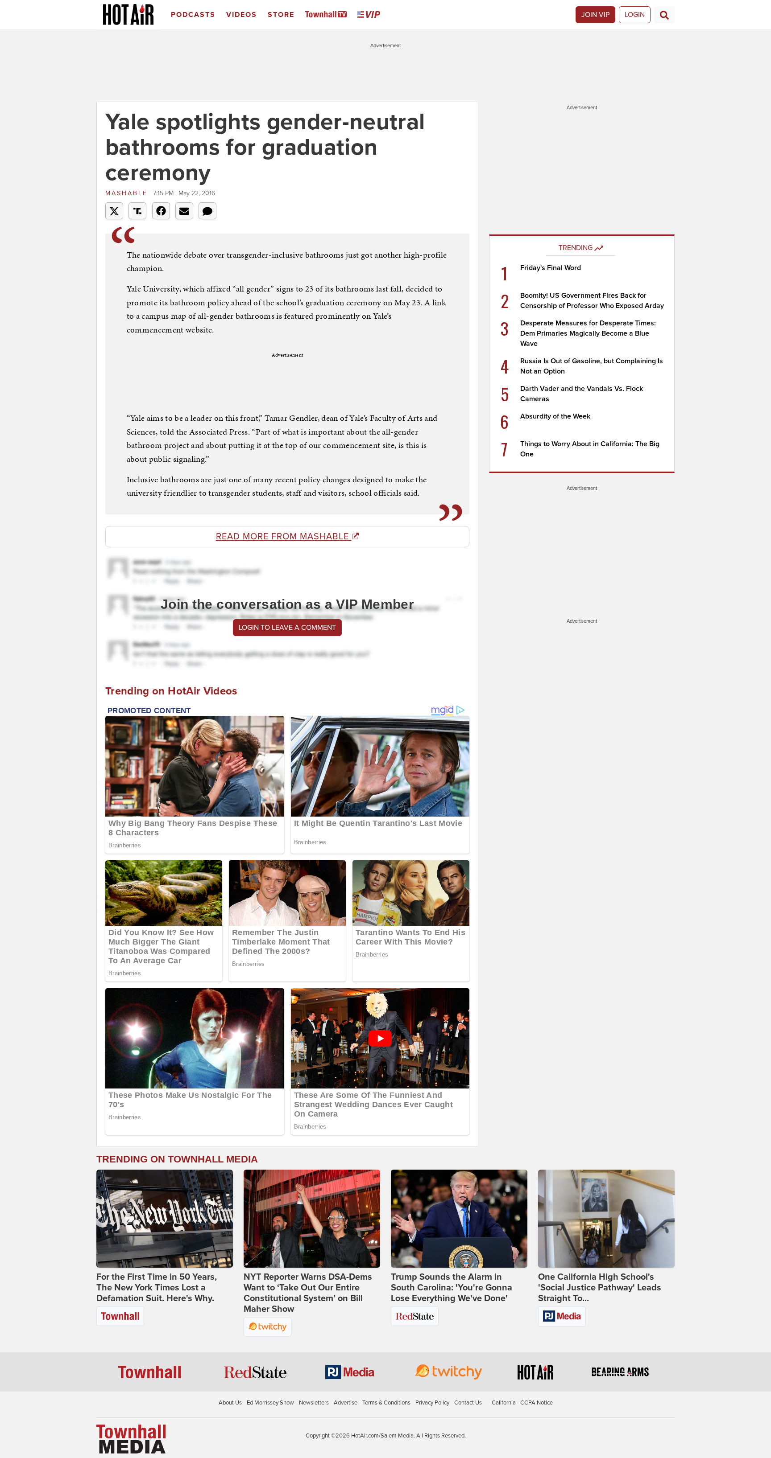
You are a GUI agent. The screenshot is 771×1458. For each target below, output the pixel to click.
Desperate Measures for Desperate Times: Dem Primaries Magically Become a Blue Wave (588, 333)
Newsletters (314, 1402)
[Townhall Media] (131, 1438)
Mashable (128, 193)
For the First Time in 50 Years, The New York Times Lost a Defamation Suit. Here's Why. (156, 1288)
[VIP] (370, 15)
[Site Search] (664, 14)
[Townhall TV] (328, 15)
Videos (241, 14)
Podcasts (193, 14)
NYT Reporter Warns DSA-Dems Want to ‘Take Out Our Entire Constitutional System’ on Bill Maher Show (308, 1293)
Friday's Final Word (550, 267)
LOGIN (635, 14)
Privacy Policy (432, 1402)
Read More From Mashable (284, 536)
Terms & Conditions (386, 1402)
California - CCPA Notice (522, 1402)
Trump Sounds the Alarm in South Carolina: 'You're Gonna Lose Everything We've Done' (451, 1288)
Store (281, 14)
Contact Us (468, 1402)
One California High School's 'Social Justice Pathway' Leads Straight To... (599, 1288)
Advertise (345, 1402)
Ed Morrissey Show (270, 1402)
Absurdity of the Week (555, 416)
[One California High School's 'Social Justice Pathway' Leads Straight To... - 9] (606, 1219)
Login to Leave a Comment (287, 627)
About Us (230, 1402)
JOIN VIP (595, 14)
